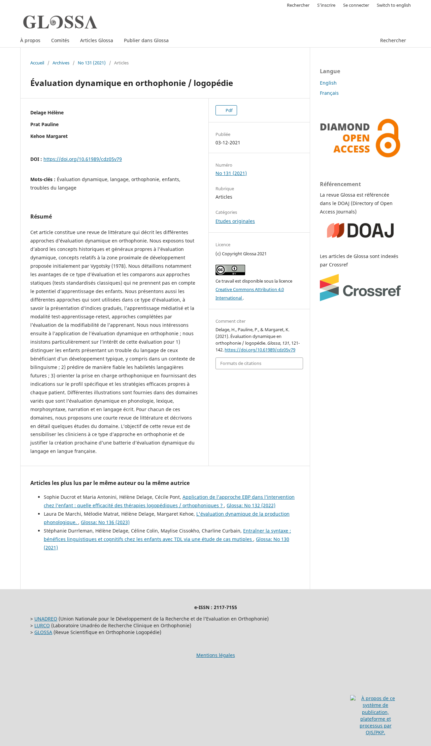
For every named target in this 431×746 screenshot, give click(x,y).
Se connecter (356, 5)
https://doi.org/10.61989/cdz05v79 (82, 159)
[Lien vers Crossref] (360, 299)
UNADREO (45, 618)
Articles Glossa (96, 40)
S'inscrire (326, 5)
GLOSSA (43, 632)
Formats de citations (240, 363)
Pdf (228, 110)
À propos (30, 40)
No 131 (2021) (92, 63)
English (328, 83)
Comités (60, 40)
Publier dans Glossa (146, 40)
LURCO (42, 625)
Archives (61, 63)
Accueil (37, 63)
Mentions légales (215, 655)
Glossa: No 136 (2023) (105, 522)
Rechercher (393, 40)
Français (329, 93)
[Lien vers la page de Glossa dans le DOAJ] (360, 243)
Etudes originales (235, 221)
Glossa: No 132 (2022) (251, 505)
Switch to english (394, 5)
